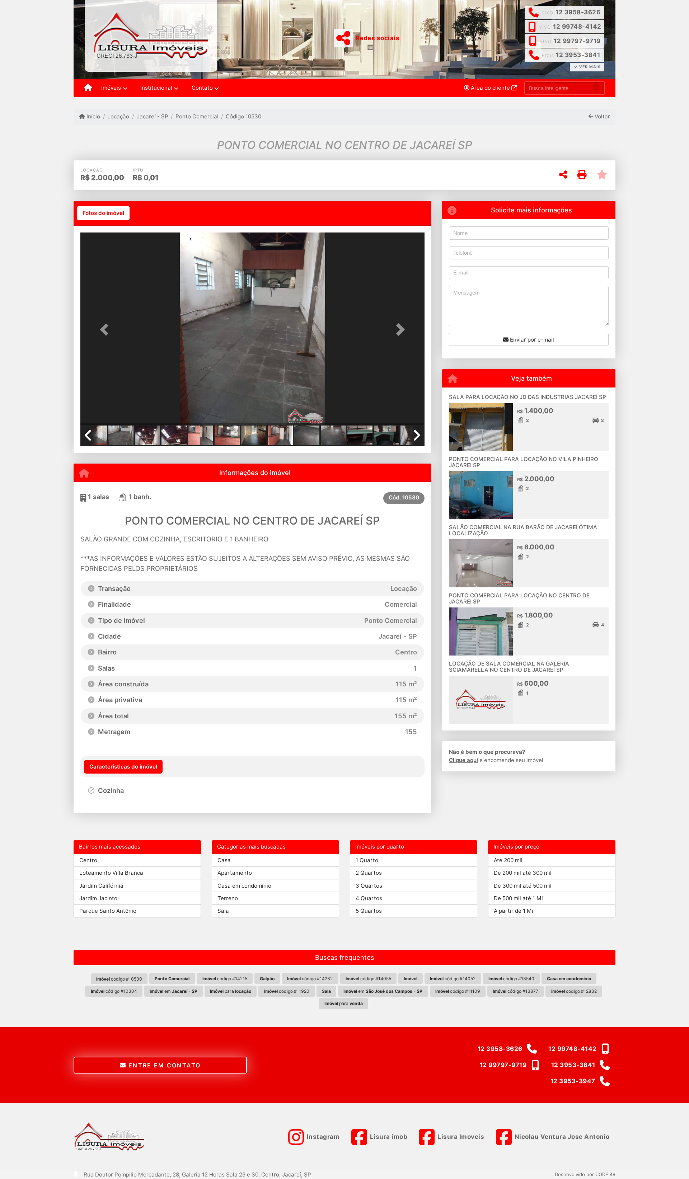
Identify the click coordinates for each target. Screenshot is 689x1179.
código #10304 (114, 991)
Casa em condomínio (244, 885)
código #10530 (119, 979)
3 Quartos (369, 885)
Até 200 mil (508, 860)
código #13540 (511, 978)
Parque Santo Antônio (107, 910)
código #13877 (515, 991)
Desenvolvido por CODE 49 (585, 1174)
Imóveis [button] (111, 87)
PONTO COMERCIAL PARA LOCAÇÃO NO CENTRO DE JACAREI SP (519, 598)
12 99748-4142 (577, 26)
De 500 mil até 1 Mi (518, 898)
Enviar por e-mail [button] (531, 339)
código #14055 (368, 978)
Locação (118, 116)
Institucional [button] (156, 87)
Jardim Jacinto (98, 898)
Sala (223, 910)
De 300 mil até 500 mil (523, 885)
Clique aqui (463, 760)
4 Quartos (369, 898)
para (230, 991)
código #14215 (224, 978)
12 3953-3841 (578, 54)
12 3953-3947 (572, 1081)
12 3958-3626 (578, 12)
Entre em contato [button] (163, 1065)
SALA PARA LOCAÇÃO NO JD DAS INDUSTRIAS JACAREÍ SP (527, 397)
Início (92, 116)
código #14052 (452, 978)
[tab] (103, 213)
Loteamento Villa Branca (111, 872)
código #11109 (457, 991)
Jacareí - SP (152, 116)
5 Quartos (369, 910)
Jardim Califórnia (101, 885)
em (173, 991)
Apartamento (234, 872)
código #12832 (574, 991)
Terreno (227, 898)
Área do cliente (490, 87)
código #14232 (310, 978)
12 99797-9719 (577, 40)
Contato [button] (202, 87)
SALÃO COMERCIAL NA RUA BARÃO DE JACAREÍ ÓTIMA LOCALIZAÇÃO (523, 530)
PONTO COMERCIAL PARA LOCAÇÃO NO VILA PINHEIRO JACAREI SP (523, 462)
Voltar (601, 116)
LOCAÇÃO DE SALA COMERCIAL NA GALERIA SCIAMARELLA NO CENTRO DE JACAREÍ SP (509, 666)
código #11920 (286, 991)
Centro (88, 860)
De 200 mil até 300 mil (523, 872)
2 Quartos (369, 872)
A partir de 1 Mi (513, 910)
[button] (106, 329)
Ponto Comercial (197, 116)
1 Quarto (367, 860)
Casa (224, 860)
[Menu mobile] (88, 88)
